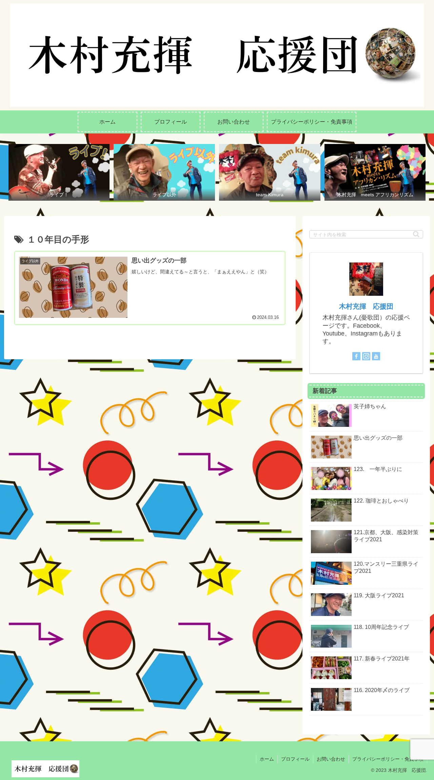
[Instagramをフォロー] (366, 356)
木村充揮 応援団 (366, 306)
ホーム (267, 759)
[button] (416, 234)
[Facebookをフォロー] (356, 356)
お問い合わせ (331, 759)
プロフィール (295, 759)
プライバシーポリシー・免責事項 (387, 759)
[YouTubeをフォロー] (376, 356)
